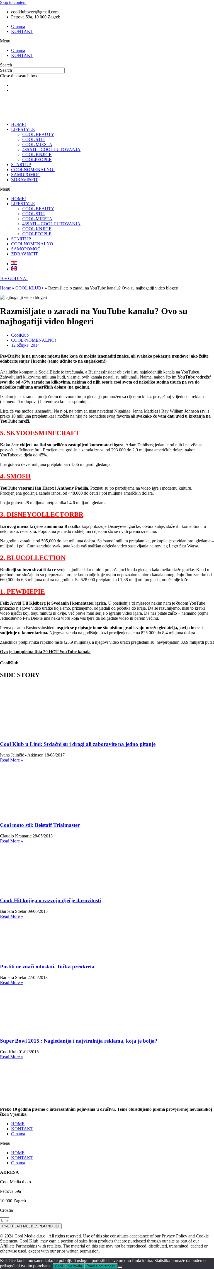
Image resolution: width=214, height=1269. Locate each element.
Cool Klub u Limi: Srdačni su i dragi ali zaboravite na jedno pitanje (77, 744)
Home (5, 288)
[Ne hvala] (120, 1267)
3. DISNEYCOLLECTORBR (41, 514)
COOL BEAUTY (38, 134)
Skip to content (13, 2)
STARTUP (21, 164)
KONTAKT (22, 31)
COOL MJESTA (37, 144)
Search (6, 70)
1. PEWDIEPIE (22, 591)
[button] (107, 41)
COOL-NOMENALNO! (33, 340)
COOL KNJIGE (37, 154)
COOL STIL (33, 139)
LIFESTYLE (23, 129)
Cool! (59, 1266)
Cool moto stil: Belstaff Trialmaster (40, 825)
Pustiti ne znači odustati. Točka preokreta (47, 966)
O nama (18, 26)
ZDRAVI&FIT (24, 179)
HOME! (18, 124)
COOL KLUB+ (29, 288)
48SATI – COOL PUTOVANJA (51, 149)
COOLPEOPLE (37, 159)
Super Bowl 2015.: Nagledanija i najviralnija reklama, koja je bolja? (78, 1041)
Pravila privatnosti (100, 1266)
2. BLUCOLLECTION (32, 557)
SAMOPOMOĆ (25, 174)
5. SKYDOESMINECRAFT (39, 433)
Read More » (11, 760)
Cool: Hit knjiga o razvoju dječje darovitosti (50, 900)
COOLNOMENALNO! (33, 169)
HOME (18, 1123)
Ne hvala (75, 1266)
